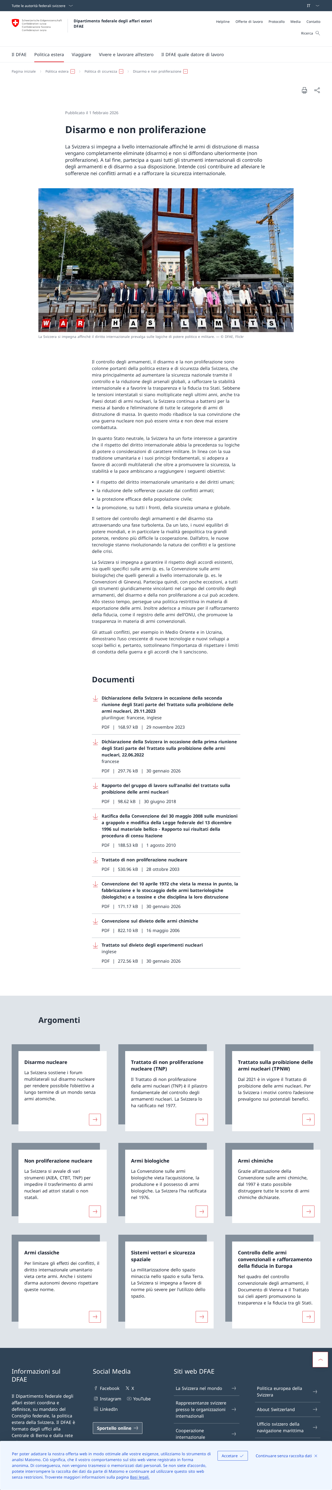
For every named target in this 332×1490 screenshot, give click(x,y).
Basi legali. (139, 1477)
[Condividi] (317, 90)
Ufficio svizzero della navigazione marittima (280, 1427)
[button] (19, 54)
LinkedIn (109, 1409)
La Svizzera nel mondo (199, 1388)
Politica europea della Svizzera (279, 1391)
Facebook (110, 1388)
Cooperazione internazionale (190, 1434)
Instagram (110, 1399)
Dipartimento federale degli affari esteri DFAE (113, 23)
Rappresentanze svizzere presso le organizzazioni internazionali (201, 1409)
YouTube (142, 1399)
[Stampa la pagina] (304, 90)
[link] (59, 1087)
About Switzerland (276, 1409)
